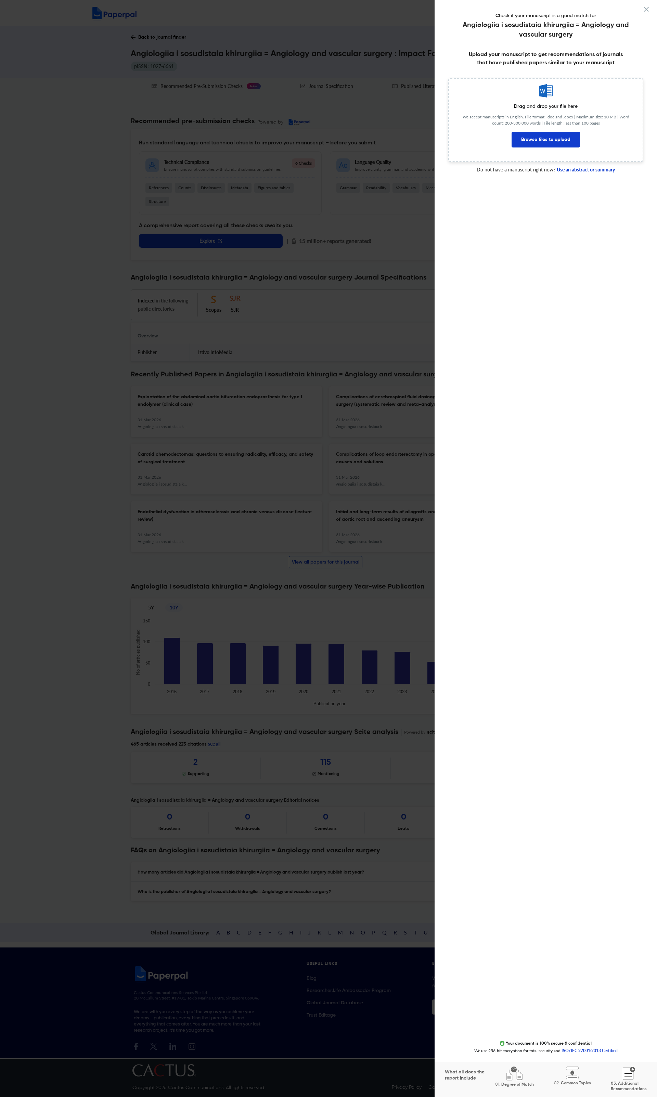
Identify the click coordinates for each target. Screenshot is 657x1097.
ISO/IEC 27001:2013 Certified (590, 1050)
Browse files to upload (545, 139)
